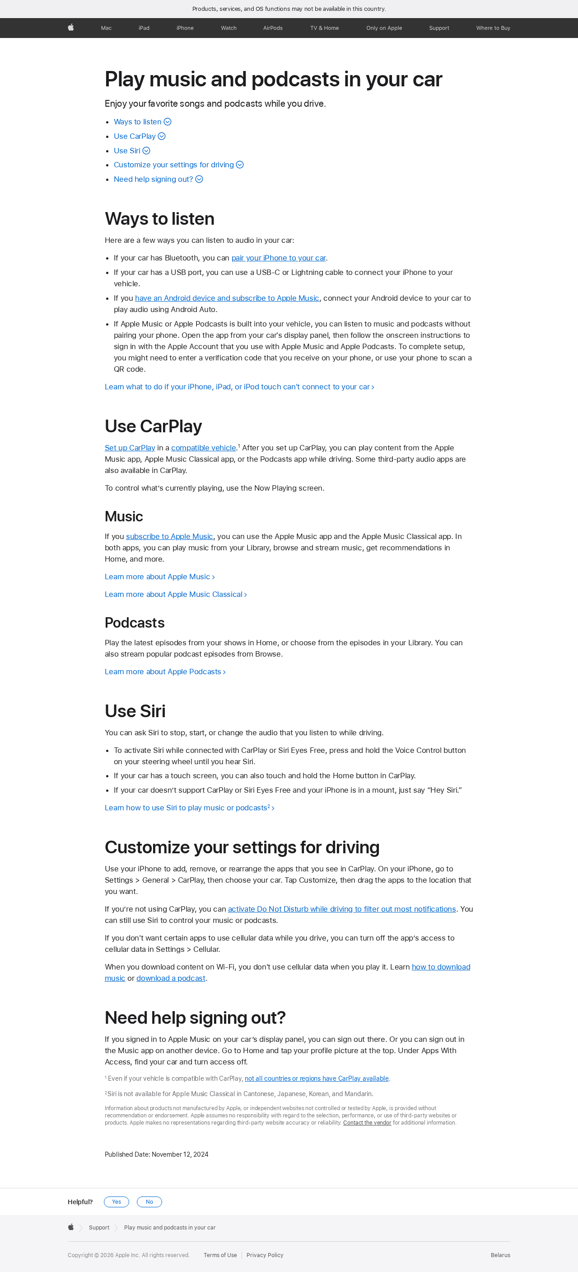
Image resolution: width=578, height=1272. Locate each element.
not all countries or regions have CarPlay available (317, 1078)
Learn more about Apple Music (157, 576)
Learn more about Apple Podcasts (163, 671)
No (149, 1202)
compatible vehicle (203, 447)
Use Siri (127, 150)
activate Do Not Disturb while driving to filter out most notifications (342, 908)
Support (99, 1228)
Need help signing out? (153, 179)
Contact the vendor (367, 1123)
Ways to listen (138, 121)
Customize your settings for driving (174, 164)
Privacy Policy (265, 1255)
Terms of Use (220, 1255)
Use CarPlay (135, 136)
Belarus (500, 1255)
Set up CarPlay (130, 447)
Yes (116, 1202)
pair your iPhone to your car (279, 257)
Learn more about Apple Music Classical (173, 594)
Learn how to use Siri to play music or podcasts (187, 807)
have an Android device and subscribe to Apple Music (227, 298)
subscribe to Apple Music (169, 536)
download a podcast (170, 978)
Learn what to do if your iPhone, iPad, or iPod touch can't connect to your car (237, 386)
